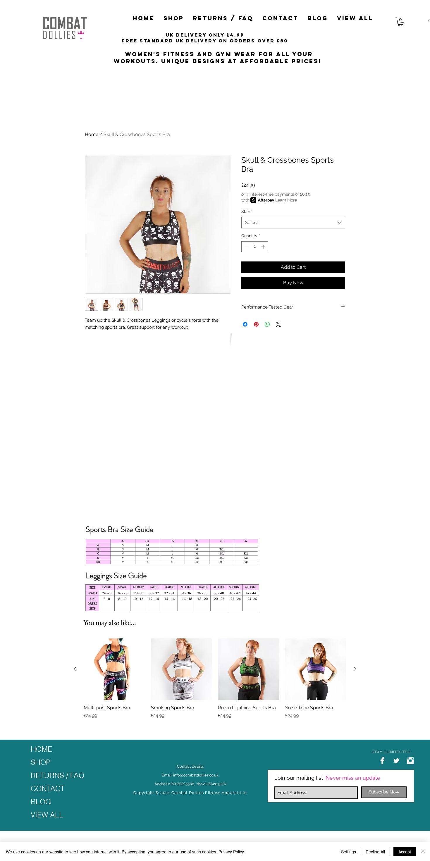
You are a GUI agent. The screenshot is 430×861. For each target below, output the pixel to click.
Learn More (286, 200)
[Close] (422, 851)
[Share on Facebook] (245, 324)
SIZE (247, 211)
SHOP (40, 762)
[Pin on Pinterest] (256, 324)
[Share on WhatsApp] (267, 324)
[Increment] (263, 247)
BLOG (41, 801)
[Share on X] (278, 324)
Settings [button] (348, 852)
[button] (173, 18)
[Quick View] (114, 669)
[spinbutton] (255, 247)
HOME (41, 749)
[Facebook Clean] (382, 760)
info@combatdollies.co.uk (196, 775)
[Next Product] (354, 668)
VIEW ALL (47, 814)
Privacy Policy (231, 852)
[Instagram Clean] (410, 760)
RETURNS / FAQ (57, 775)
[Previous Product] (75, 668)
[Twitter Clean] (396, 760)
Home (91, 134)
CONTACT (48, 788)
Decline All (375, 852)
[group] (215, 682)
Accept (404, 852)
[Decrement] (246, 247)
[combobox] (293, 222)
